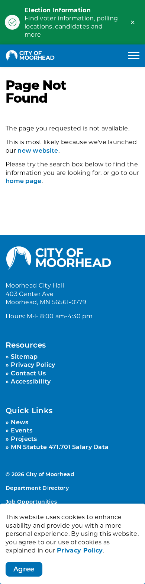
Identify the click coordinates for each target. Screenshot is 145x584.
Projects (24, 438)
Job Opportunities (31, 501)
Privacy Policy (80, 550)
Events (21, 430)
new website (37, 150)
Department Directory (37, 487)
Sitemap (24, 356)
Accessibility (31, 381)
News (19, 422)
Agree (24, 568)
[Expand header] (134, 55)
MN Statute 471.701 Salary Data (60, 447)
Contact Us (28, 373)
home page (24, 181)
